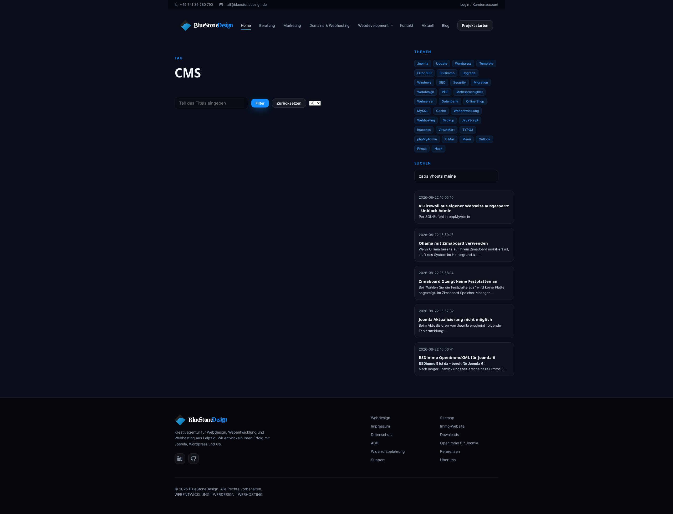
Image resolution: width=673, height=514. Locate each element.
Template (486, 63)
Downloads (449, 434)
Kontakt (406, 25)
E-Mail (450, 139)
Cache (441, 111)
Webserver (425, 101)
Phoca (422, 149)
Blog (446, 25)
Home (246, 25)
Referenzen (450, 451)
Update (441, 63)
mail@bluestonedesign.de (246, 4)
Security (459, 82)
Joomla (422, 63)
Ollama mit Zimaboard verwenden (453, 243)
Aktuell (428, 25)
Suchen (422, 163)
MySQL (422, 111)
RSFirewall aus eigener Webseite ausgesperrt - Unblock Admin (464, 208)
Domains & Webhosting (329, 25)
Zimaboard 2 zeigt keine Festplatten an (458, 281)
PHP (445, 92)
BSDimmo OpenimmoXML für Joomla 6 (457, 357)
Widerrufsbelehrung (388, 451)
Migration (481, 82)
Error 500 (424, 73)
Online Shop (475, 101)
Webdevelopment (373, 25)
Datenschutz (382, 434)
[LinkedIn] (180, 458)
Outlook (484, 139)
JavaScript (470, 120)
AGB (374, 443)
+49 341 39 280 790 (196, 4)
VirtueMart (447, 130)
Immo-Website (452, 426)
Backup (448, 120)
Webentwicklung (466, 111)
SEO (442, 82)
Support (378, 460)
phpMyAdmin (427, 139)
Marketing (292, 25)
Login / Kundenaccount (479, 4)
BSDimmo (447, 73)
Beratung (267, 25)
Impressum (380, 426)
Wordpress (463, 63)
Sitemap (447, 417)
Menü (466, 139)
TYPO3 (467, 130)
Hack (438, 149)
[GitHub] (193, 458)
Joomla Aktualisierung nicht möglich (455, 319)
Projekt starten (475, 25)
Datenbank (450, 101)
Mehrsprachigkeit (469, 92)
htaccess (424, 130)
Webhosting (426, 120)
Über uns (448, 460)
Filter (260, 103)
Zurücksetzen (289, 103)
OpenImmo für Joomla (459, 443)
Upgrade (469, 73)
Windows (424, 82)
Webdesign (425, 92)
